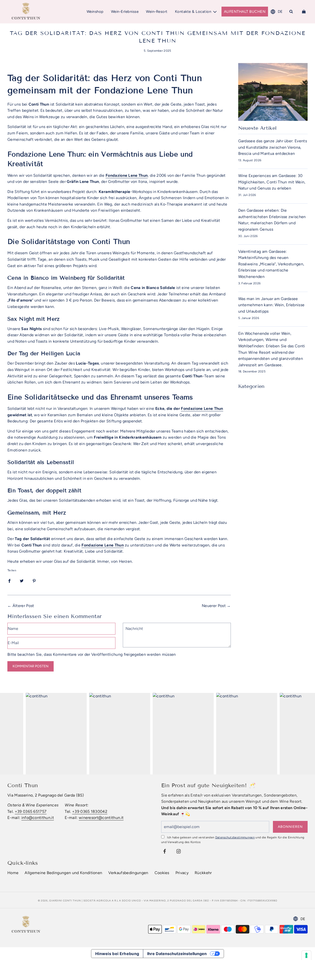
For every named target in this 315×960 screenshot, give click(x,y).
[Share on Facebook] (9, 581)
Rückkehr (203, 872)
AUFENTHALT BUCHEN (245, 11)
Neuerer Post (214, 605)
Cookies (162, 872)
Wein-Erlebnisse (125, 11)
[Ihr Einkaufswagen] (304, 11)
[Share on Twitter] (21, 581)
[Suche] (291, 11)
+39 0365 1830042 (89, 811)
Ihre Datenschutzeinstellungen (177, 953)
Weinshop (95, 11)
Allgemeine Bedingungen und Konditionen (63, 872)
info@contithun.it (37, 817)
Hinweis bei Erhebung (117, 953)
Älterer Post (23, 605)
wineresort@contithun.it (101, 817)
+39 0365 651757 (31, 811)
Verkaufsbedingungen (128, 872)
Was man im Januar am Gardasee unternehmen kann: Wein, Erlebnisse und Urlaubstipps (271, 305)
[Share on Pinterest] (34, 581)
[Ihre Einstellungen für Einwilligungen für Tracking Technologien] (306, 955)
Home (12, 872)
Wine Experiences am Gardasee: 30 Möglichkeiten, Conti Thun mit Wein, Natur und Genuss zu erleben (272, 182)
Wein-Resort (157, 11)
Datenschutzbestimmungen (235, 837)
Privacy (182, 872)
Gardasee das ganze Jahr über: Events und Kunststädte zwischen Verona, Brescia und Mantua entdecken (272, 147)
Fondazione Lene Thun (202, 408)
